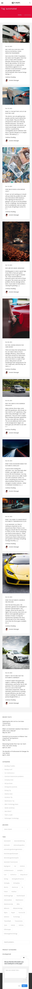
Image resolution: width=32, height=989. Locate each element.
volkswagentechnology (10, 933)
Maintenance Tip (9, 801)
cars (5, 874)
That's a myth (9, 815)
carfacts (22, 866)
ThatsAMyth (7, 921)
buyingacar (7, 866)
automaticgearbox (19, 845)
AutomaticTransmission (11, 862)
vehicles (21, 925)
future (6, 891)
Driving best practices (11, 787)
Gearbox (13, 891)
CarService (13, 874)
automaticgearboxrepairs (11, 858)
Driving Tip (8, 790)
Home (19, 15)
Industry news (9, 794)
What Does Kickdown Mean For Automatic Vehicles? (16, 464)
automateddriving (19, 841)
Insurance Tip (8, 797)
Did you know (8, 783)
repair (13, 912)
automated (7, 841)
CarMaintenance (8, 870)
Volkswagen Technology (12, 818)
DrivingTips (16, 883)
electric (6, 887)
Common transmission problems (14, 776)
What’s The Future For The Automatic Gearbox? (14, 676)
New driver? (8, 811)
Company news (9, 780)
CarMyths (20, 870)
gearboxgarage (8, 895)
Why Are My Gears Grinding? (14, 268)
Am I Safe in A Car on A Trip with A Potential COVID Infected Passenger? (14, 51)
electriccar (15, 887)
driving (6, 879)
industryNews (8, 900)
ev (22, 887)
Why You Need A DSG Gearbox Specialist (15, 404)
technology (16, 917)
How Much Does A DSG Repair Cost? (15, 190)
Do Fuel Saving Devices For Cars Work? (14, 346)
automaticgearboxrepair (11, 853)
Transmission (19, 921)
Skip (19, 985)
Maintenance (19, 900)
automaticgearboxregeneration (13, 849)
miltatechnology (17, 908)
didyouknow (23, 874)
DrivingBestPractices (18, 879)
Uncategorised (6, 954)
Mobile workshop (10, 808)
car (15, 866)
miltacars (6, 908)
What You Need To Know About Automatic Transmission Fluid (16, 520)
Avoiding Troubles (10, 766)
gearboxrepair (21, 895)
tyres (5, 925)
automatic (7, 845)
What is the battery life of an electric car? (15, 112)
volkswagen (7, 929)
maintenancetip (8, 904)
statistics (6, 917)
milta (18, 904)
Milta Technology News (11, 804)
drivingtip (7, 883)
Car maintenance (9, 773)
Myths (6, 912)
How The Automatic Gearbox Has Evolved (15, 601)
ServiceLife (22, 912)
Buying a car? (8, 769)
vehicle (13, 925)
